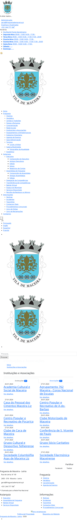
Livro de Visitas (12, 209)
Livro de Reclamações (14, 211)
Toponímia (10, 202)
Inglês (5, 225)
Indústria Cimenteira (14, 135)
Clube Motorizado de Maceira (53, 419)
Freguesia (7, 113)
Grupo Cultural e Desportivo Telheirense (19, 444)
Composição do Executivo (19, 159)
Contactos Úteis (12, 204)
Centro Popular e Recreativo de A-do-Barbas (52, 406)
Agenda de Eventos (13, 137)
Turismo (9, 142)
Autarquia (7, 154)
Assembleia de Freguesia (15, 171)
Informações (8, 195)
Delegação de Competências (17, 180)
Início (5, 111)
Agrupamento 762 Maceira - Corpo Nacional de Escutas (56, 390)
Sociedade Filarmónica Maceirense (54, 456)
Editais (12, 164)
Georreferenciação (13, 140)
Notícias (9, 197)
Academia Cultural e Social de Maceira (17, 388)
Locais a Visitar (15, 144)
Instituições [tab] (20, 381)
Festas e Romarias (13, 123)
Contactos (7, 214)
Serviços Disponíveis (14, 190)
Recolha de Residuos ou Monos (18, 192)
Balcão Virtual (11, 185)
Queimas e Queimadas (9, 25)
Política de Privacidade (25, 514)
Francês (6, 230)
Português (7, 223)
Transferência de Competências (18, 183)
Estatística (10, 152)
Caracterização (12, 125)
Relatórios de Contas (17, 168)
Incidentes (10, 199)
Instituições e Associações (16, 130)
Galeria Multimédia (13, 147)
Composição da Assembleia (20, 173)
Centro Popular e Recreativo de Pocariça (18, 419)
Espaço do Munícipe (14, 187)
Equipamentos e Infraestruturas (18, 133)
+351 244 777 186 (8, 27)
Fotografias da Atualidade (19, 149)
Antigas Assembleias (17, 176)
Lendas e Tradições (13, 121)
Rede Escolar (11, 128)
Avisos (12, 166)
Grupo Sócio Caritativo (54, 442)
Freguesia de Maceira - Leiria (11, 516)
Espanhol (6, 228)
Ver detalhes (9, 394)
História (9, 116)
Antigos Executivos (17, 161)
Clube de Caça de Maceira (15, 432)
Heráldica (10, 118)
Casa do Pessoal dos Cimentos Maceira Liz (18, 404)
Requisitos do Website (51, 514)
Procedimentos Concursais (16, 207)
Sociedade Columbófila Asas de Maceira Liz (19, 456)
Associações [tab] (55, 381)
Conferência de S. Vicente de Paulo (56, 432)
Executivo (10, 156)
